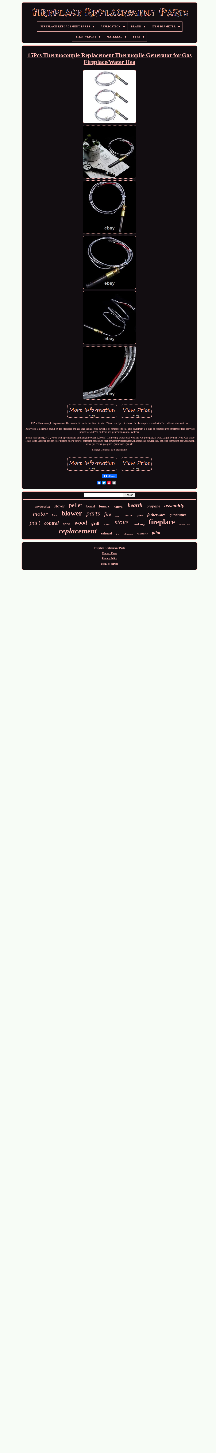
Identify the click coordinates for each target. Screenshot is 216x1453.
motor (40, 513)
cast (117, 516)
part (35, 522)
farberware (156, 515)
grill (95, 523)
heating (138, 524)
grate (140, 515)
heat (54, 515)
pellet (75, 505)
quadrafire (178, 515)
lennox (104, 506)
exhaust (106, 533)
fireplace (162, 522)
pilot (156, 532)
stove (121, 522)
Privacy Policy (109, 558)
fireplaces (128, 534)
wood (80, 522)
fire (107, 514)
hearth (135, 505)
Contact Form (109, 553)
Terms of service (109, 563)
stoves (59, 506)
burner (107, 524)
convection (184, 524)
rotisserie (142, 533)
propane (153, 506)
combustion (42, 506)
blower (71, 513)
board (90, 506)
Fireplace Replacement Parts (109, 547)
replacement (78, 531)
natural (118, 506)
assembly (174, 505)
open (66, 524)
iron (118, 534)
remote (128, 515)
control (51, 523)
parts (93, 513)
